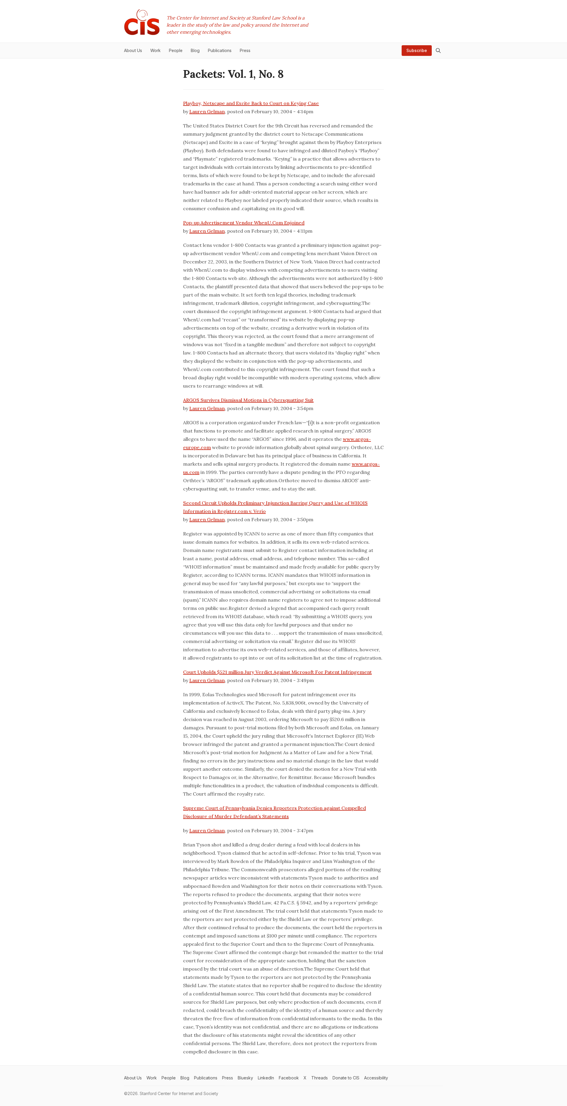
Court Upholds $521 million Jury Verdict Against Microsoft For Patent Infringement (277, 672)
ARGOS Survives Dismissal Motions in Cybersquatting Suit (248, 400)
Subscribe (416, 50)
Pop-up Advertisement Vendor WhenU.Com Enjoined (243, 223)
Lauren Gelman (207, 111)
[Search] (438, 50)
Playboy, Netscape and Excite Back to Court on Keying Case (251, 103)
